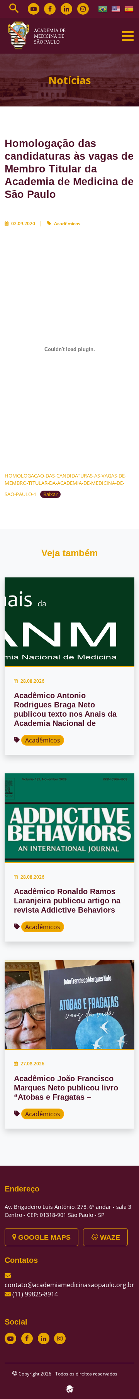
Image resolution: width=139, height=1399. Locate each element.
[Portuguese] (103, 8)
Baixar (50, 494)
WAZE (109, 1237)
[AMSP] (39, 35)
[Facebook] (50, 9)
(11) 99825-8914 (35, 1294)
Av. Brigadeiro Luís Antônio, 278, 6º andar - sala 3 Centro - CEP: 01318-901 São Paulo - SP (68, 1210)
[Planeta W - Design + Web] (69, 1388)
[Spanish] (129, 8)
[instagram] (83, 9)
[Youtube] (33, 9)
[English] (116, 8)
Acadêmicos (67, 223)
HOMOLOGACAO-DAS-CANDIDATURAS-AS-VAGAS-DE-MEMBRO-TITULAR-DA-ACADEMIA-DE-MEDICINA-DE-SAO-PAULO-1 (65, 485)
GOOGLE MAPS (43, 1237)
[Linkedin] (66, 9)
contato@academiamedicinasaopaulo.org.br (69, 1285)
